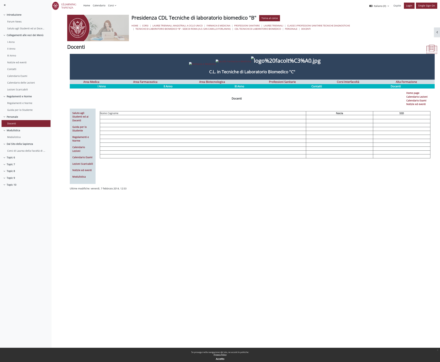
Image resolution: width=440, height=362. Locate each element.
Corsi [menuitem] (111, 5)
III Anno (11, 55)
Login (409, 5)
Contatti (11, 69)
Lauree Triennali (273, 25)
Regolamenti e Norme (19, 96)
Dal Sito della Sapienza (20, 143)
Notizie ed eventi (17, 62)
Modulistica (13, 130)
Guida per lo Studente (20, 110)
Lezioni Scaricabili (17, 89)
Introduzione (14, 14)
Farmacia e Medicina (218, 25)
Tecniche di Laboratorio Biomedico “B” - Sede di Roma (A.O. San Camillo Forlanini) (183, 28)
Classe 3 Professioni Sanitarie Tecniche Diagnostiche (318, 25)
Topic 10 (11, 184)
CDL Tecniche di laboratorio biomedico (258, 28)
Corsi (145, 25)
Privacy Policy (220, 354)
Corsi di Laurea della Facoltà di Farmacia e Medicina (26, 150)
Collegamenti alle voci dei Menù (25, 35)
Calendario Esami (17, 76)
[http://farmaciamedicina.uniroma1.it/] (217, 61)
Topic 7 (11, 164)
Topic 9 (11, 177)
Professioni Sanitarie (247, 25)
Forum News (14, 21)
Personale (12, 116)
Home (134, 25)
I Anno (11, 42)
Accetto (220, 358)
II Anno (11, 48)
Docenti (11, 123)
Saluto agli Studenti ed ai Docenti (26, 28)
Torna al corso (269, 18)
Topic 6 (11, 157)
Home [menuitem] (86, 5)
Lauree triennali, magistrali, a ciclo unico (177, 25)
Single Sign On (426, 5)
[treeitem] (25, 21)
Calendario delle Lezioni (21, 82)
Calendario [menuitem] (99, 5)
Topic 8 (11, 171)
